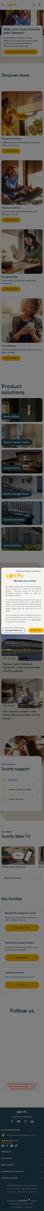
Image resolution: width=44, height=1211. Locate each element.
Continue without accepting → (29, 573)
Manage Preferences (16, 636)
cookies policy (36, 619)
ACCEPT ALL (33, 629)
